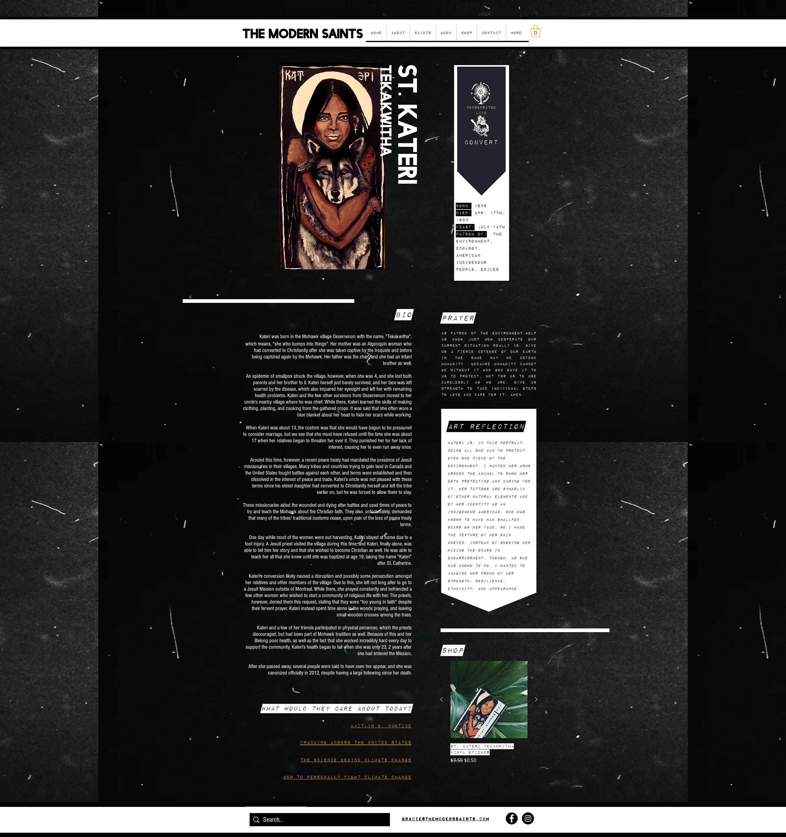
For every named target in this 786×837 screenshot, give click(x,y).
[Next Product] (536, 699)
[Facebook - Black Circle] (512, 818)
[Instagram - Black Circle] (528, 818)
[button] (466, 33)
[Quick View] (488, 699)
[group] (489, 712)
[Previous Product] (441, 699)
